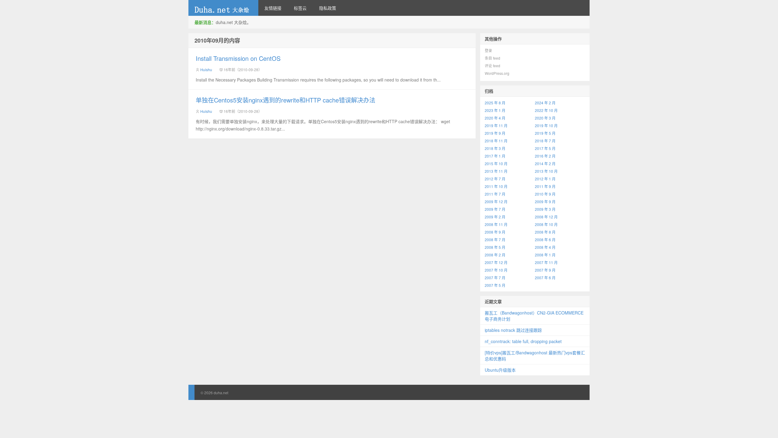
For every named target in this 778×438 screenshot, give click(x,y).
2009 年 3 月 (545, 209)
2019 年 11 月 (496, 125)
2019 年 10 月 (546, 125)
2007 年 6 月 (545, 277)
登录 (488, 50)
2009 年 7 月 (495, 209)
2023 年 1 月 (495, 110)
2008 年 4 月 (545, 247)
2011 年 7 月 (495, 193)
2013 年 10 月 (546, 171)
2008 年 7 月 (495, 239)
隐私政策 (327, 8)
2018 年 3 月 (495, 148)
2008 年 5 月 (495, 247)
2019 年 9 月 (495, 133)
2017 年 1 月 (495, 155)
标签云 (300, 8)
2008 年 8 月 (545, 232)
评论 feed (492, 65)
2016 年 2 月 (545, 155)
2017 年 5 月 (545, 148)
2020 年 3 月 (545, 117)
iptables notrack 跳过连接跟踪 (513, 330)
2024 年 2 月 (545, 102)
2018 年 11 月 (496, 140)
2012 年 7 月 (495, 178)
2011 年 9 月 (545, 186)
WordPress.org (497, 73)
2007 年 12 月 (496, 262)
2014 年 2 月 (545, 163)
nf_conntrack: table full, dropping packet (523, 341)
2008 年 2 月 (495, 254)
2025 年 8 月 (495, 102)
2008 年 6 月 (545, 239)
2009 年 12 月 (496, 201)
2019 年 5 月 (545, 133)
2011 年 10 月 (496, 186)
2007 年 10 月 (496, 270)
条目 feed (492, 58)
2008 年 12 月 (546, 216)
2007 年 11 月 (546, 262)
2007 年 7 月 (495, 277)
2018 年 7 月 (545, 140)
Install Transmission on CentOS (238, 58)
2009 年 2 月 (495, 216)
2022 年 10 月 (546, 110)
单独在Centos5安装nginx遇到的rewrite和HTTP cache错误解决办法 (285, 100)
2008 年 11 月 (496, 224)
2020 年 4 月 (495, 117)
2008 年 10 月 (546, 224)
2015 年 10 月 (496, 163)
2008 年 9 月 (495, 232)
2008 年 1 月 (545, 254)
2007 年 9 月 (545, 270)
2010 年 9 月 (545, 193)
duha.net (223, 8)
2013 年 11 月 (496, 171)
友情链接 (272, 8)
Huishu (206, 69)
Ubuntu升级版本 (500, 370)
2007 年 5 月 (495, 285)
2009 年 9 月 (545, 201)
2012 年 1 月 (545, 178)
